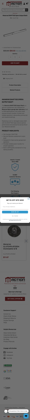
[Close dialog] (28, 198)
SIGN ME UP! (15, 212)
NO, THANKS (15, 216)
